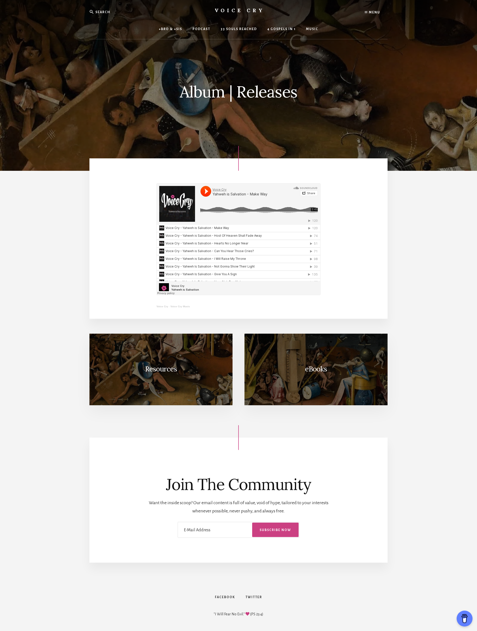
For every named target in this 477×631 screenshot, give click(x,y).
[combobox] (126, 12)
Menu (374, 12)
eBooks (316, 368)
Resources (161, 368)
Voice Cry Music (180, 306)
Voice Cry (240, 10)
